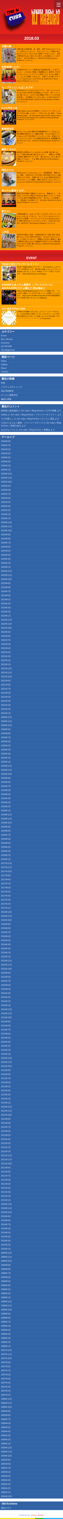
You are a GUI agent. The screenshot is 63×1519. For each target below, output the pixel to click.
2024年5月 (6, 551)
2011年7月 (6, 1176)
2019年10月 (6, 774)
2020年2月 (6, 758)
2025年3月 (6, 510)
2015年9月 (6, 973)
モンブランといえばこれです (17, 87)
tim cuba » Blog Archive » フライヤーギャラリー (34, 414)
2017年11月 (6, 867)
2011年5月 (6, 1184)
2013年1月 (6, 1103)
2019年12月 (6, 766)
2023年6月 (6, 595)
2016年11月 (6, 916)
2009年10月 (6, 1261)
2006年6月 (6, 1423)
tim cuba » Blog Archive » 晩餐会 (34, 430)
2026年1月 (6, 469)
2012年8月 (6, 1123)
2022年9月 (6, 632)
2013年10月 (6, 1066)
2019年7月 (6, 786)
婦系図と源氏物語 (9, 410)
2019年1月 (6, 810)
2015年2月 (6, 1001)
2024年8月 (6, 538)
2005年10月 (6, 1456)
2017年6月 (6, 887)
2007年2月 (6, 1391)
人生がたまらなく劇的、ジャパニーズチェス (22, 423)
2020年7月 (6, 737)
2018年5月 (6, 843)
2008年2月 (6, 1342)
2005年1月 (6, 1492)
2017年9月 (6, 875)
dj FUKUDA (29, 119)
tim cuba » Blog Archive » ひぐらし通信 (35, 418)
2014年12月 (6, 1009)
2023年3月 (6, 607)
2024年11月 (6, 526)
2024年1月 (6, 567)
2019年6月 (6, 790)
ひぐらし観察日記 (9, 395)
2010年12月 (6, 1204)
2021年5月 (6, 697)
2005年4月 (6, 1480)
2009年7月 (6, 1273)
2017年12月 (6, 863)
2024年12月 (6, 522)
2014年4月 (6, 1042)
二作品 (5, 231)
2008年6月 (6, 1326)
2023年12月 (6, 571)
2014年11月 (6, 1013)
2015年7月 (6, 981)
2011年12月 (6, 1155)
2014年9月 (6, 1021)
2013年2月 (6, 1098)
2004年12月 (6, 1496)
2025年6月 (6, 498)
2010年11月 (6, 1208)
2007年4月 (6, 1383)
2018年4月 (6, 847)
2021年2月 (6, 709)
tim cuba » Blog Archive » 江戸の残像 (38, 410)
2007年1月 (6, 1395)
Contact (4, 371)
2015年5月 (6, 989)
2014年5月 (6, 1038)
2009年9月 (6, 1265)
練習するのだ (9, 149)
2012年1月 (6, 1151)
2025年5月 (6, 502)
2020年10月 (6, 725)
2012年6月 (6, 1131)
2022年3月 (6, 656)
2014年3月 (6, 1046)
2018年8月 (6, 831)
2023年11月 (6, 575)
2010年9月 (6, 1216)
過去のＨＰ (6, 1508)
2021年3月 (6, 705)
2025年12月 (6, 474)
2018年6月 (6, 839)
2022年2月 (6, 660)
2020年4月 (6, 749)
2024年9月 (6, 534)
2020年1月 (6, 762)
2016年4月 (6, 944)
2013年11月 (6, 1062)
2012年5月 (6, 1135)
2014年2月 (6, 1050)
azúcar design (37, 1515)
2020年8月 (6, 733)
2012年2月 (6, 1147)
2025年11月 (6, 478)
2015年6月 (6, 985)
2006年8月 (6, 1415)
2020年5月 (6, 745)
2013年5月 (6, 1086)
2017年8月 (6, 879)
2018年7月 (6, 835)
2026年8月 (6, 441)
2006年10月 (6, 1407)
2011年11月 (6, 1159)
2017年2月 (6, 904)
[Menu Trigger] (58, 4)
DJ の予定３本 (9, 108)
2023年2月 (6, 611)
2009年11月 (6, 1257)
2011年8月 (6, 1171)
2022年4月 (6, 652)
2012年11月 (6, 1111)
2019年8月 (6, 782)
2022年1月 (6, 664)
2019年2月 (6, 806)
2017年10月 (6, 871)
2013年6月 (6, 1082)
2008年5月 (6, 1330)
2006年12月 (6, 1399)
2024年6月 (6, 547)
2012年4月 (6, 1139)
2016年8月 (6, 928)
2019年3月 (6, 802)
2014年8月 (6, 1025)
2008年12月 (6, 1301)
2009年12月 (6, 1253)
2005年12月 (6, 1447)
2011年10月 (6, 1163)
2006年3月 (6, 1435)
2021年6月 (6, 693)
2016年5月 (6, 940)
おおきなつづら (8, 430)
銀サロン (6, 211)
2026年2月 (6, 465)
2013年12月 (6, 1058)
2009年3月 (6, 1289)
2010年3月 (6, 1240)
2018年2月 (6, 855)
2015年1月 (6, 1005)
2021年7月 (6, 689)
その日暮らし (7, 418)
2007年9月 (6, 1362)
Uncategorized (7, 350)
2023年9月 (6, 583)
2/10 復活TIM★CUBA (13, 308)
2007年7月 (6, 1370)
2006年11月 (6, 1403)
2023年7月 (6, 591)
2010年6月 (6, 1228)
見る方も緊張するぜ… (14, 190)
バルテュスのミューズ (11, 387)
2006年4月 (6, 1431)
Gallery (4, 364)
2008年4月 (6, 1334)
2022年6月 (6, 644)
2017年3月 (6, 900)
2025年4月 (6, 506)
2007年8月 (6, 1366)
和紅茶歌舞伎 (7, 391)
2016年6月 (6, 936)
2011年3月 (6, 1192)
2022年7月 (6, 640)
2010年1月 (6, 1249)
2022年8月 (6, 636)
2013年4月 (6, 1090)
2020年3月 (6, 754)
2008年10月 (6, 1309)
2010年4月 (6, 1236)
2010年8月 (6, 1220)
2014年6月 (6, 1034)
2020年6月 (6, 741)
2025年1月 (6, 518)
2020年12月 (6, 717)
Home (3, 361)
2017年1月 (6, 908)
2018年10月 (6, 823)
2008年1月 (6, 1346)
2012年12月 (6, 1107)
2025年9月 (6, 486)
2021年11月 (6, 672)
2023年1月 (6, 616)
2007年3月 (6, 1387)
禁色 (3, 383)
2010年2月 (6, 1245)
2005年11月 (6, 1452)
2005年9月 (6, 1460)
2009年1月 (6, 1297)
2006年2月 (6, 1439)
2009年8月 (6, 1269)
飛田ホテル (8, 169)
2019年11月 (6, 770)
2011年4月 (6, 1188)
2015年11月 (6, 965)
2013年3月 (6, 1094)
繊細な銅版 (6, 399)
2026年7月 (6, 445)
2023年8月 (6, 587)
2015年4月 (6, 993)
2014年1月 (6, 1054)
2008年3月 (6, 1338)
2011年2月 (6, 1196)
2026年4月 (6, 457)
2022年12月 (6, 620)
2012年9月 (6, 1119)
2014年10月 (6, 1017)
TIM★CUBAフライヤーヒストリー (21, 264)
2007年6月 (6, 1374)
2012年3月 (6, 1143)
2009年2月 (6, 1293)
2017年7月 (6, 883)
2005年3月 (6, 1484)
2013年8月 (6, 1074)
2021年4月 (6, 701)
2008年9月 (6, 1314)
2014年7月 (6, 1029)
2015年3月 (6, 997)
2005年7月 (6, 1468)
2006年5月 (6, 1427)
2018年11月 (6, 818)
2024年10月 (6, 530)
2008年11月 (6, 1305)
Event (31, 258)
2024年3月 (6, 559)
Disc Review (7, 339)
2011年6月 (6, 1180)
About (3, 368)
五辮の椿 (6, 46)
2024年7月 (6, 543)
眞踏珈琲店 (8, 128)
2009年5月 (6, 1281)
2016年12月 (6, 912)
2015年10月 (6, 969)
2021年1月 (6, 713)
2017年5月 (6, 891)
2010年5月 (6, 1232)
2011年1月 (6, 1200)
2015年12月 (6, 960)
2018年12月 (6, 814)
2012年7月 (6, 1127)
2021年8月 (6, 685)
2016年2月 (6, 952)
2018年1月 (6, 859)
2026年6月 (6, 449)
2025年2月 (6, 514)
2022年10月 (6, 628)
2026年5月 (6, 453)
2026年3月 (6, 461)
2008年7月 (6, 1322)
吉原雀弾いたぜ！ (11, 66)
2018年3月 (6, 851)
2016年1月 (6, 956)
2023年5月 (6, 599)
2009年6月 (6, 1277)
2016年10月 (6, 920)
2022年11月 (6, 624)
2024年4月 (6, 555)
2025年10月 (6, 482)
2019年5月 (6, 794)
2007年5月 (6, 1378)
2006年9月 (6, 1411)
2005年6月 (6, 1472)
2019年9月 (6, 778)
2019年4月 (6, 798)
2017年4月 (6, 896)
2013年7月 (6, 1078)
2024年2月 (6, 563)
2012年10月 (6, 1115)
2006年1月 (6, 1443)
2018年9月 (6, 827)
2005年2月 (6, 1488)
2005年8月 (6, 1464)
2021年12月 (6, 668)
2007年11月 (6, 1354)
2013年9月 (6, 1070)
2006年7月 (6, 1419)
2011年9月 (6, 1167)
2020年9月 (6, 729)
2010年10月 (6, 1212)
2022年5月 (6, 648)
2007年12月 (6, 1350)
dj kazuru (28, 60)
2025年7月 (6, 494)
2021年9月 (6, 680)
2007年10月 (6, 1358)
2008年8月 (6, 1318)
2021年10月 (6, 676)
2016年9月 (6, 924)
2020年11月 (6, 721)
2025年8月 (6, 490)
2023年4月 (6, 603)
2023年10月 (6, 579)
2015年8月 (6, 977)
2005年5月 (6, 1476)
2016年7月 (6, 932)
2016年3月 (6, 948)
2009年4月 (6, 1285)
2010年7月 (6, 1224)
